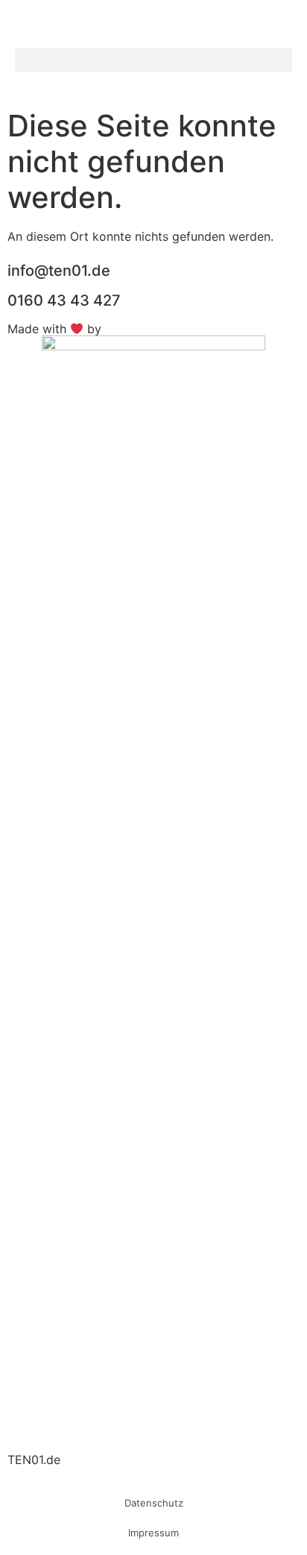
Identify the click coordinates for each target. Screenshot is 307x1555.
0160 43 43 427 (64, 300)
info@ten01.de (58, 271)
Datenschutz (153, 1503)
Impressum (153, 1533)
